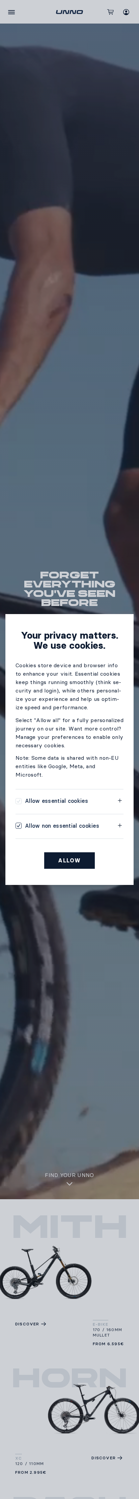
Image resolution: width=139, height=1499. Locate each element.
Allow (69, 860)
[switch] (52, 801)
